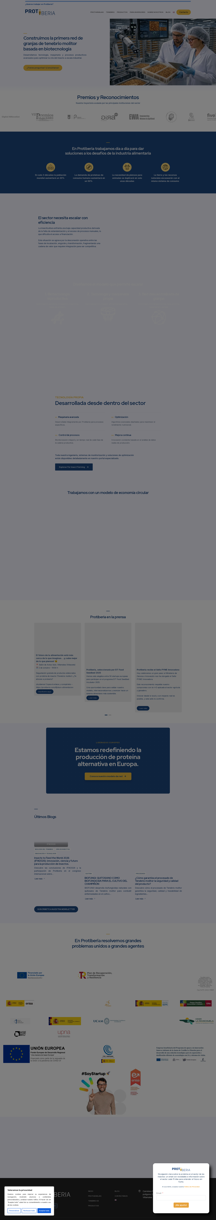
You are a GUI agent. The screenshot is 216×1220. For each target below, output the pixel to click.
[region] (29, 1200)
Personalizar (14, 1211)
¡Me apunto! (181, 1205)
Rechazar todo (29, 1211)
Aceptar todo (44, 1211)
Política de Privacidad (192, 1187)
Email (158, 1193)
